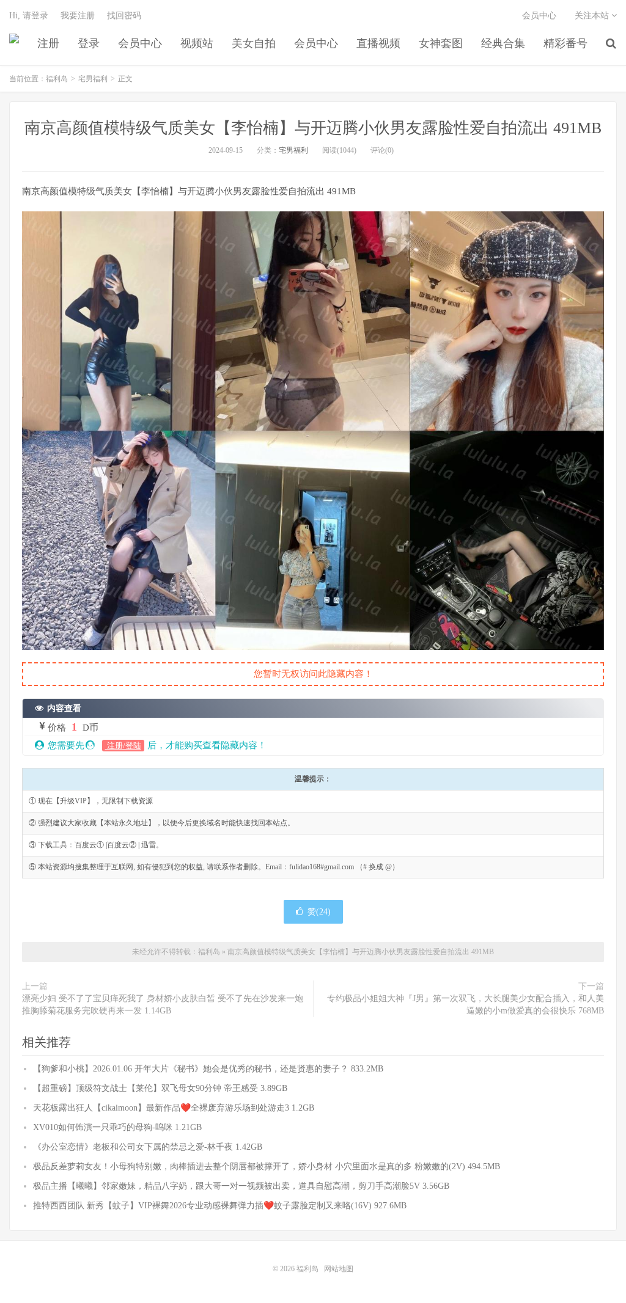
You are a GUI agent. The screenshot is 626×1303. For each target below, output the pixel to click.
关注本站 (593, 15)
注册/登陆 (123, 745)
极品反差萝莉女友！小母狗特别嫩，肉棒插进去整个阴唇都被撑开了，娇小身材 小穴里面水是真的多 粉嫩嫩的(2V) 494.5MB (266, 1166)
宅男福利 (93, 79)
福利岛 (14, 43)
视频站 (196, 43)
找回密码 (124, 15)
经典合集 (503, 43)
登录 (89, 43)
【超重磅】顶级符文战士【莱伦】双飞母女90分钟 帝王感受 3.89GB (160, 1088)
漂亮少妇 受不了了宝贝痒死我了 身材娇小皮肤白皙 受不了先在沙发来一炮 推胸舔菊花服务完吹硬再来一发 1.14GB (162, 1004)
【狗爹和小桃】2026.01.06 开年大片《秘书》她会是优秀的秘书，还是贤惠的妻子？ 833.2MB (208, 1068)
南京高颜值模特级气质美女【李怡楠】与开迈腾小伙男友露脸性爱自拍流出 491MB (313, 128)
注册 (48, 43)
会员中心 (140, 43)
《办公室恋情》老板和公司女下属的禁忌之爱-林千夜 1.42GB (147, 1147)
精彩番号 (565, 43)
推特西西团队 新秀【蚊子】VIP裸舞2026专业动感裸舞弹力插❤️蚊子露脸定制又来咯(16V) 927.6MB (220, 1205)
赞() (319, 911)
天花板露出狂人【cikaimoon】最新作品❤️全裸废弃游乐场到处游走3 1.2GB (173, 1107)
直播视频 (378, 43)
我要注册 (78, 15)
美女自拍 (254, 43)
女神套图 (441, 43)
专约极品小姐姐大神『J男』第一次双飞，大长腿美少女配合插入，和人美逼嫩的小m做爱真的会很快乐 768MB (465, 1004)
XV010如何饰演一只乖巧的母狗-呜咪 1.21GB (117, 1127)
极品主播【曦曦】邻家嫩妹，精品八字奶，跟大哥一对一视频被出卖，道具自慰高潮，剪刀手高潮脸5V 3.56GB (241, 1186)
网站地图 (338, 1269)
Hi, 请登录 (28, 15)
